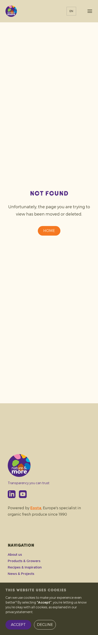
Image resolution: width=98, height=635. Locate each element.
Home (49, 231)
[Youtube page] (23, 494)
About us (15, 555)
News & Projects (21, 574)
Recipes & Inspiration (25, 567)
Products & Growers (24, 561)
